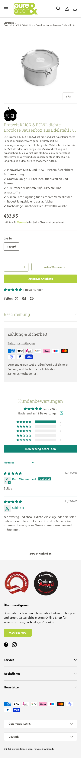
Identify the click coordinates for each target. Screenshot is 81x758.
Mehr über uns (18, 632)
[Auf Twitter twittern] (16, 298)
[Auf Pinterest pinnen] (31, 298)
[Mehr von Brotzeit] (40, 114)
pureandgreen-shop (22, 748)
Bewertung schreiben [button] (40, 449)
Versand (22, 222)
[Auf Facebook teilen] (24, 298)
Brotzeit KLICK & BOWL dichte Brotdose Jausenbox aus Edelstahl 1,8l (39, 25)
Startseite (9, 22)
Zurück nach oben (40, 553)
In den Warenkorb (54, 267)
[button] (75, 9)
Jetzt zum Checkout (40, 278)
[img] (13, 473)
